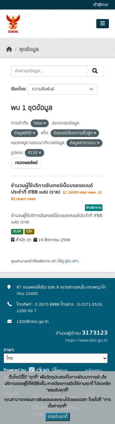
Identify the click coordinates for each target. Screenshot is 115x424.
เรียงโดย (18, 89)
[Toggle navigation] (102, 23)
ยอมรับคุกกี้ (57, 417)
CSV (29, 231)
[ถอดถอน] (45, 123)
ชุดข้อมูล (29, 49)
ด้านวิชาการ (93, 208)
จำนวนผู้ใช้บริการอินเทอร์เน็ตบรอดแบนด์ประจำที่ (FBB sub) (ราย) (52, 189)
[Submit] (95, 71)
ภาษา (8, 350)
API (53, 261)
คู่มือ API (71, 261)
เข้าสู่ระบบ (100, 5)
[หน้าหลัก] (9, 49)
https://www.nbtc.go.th (86, 340)
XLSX (17, 231)
